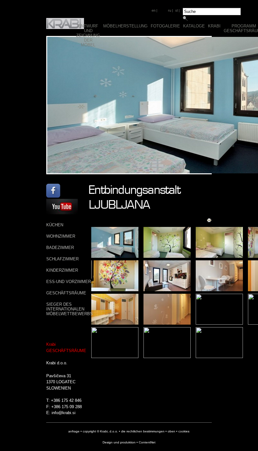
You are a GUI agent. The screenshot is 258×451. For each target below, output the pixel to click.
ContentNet (147, 442)
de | (162, 10)
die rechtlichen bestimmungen (143, 431)
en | (154, 10)
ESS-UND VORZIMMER (68, 281)
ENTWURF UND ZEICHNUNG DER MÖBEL (88, 35)
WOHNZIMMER (60, 236)
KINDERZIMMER (62, 270)
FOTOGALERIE (165, 26)
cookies (183, 431)
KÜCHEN (54, 225)
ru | (170, 10)
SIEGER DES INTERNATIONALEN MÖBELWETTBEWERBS (69, 309)
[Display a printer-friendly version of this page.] (209, 220)
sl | (177, 10)
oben (171, 431)
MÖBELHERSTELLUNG (125, 26)
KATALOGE (194, 26)
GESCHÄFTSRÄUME (66, 293)
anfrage (74, 431)
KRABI (214, 26)
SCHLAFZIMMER (62, 259)
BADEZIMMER (60, 247)
